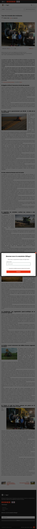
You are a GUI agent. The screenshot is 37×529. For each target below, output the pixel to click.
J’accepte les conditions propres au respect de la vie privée (19, 268)
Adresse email (8, 261)
